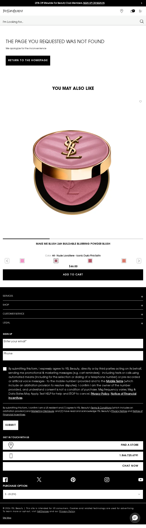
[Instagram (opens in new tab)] (107, 479)
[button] (135, 518)
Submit (10, 425)
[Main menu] (141, 11)
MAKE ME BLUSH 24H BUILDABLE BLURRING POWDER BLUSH (73, 244)
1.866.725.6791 (128, 455)
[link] (131, 11)
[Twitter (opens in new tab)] (39, 479)
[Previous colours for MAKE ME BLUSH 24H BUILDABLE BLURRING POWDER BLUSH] (7, 260)
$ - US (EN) (10, 494)
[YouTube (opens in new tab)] (140, 479)
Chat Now (130, 466)
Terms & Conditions (101, 408)
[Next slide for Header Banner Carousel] (141, 3)
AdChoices (43, 512)
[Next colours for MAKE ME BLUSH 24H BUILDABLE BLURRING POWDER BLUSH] (139, 260)
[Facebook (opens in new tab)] (5, 479)
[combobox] (71, 21)
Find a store (129, 445)
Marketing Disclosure (42, 411)
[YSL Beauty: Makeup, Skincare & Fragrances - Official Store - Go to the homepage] (13, 11)
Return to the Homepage (28, 60)
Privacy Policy (67, 512)
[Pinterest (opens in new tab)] (73, 479)
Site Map (7, 518)
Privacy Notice (119, 411)
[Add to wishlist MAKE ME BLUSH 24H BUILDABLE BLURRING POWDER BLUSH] (140, 102)
